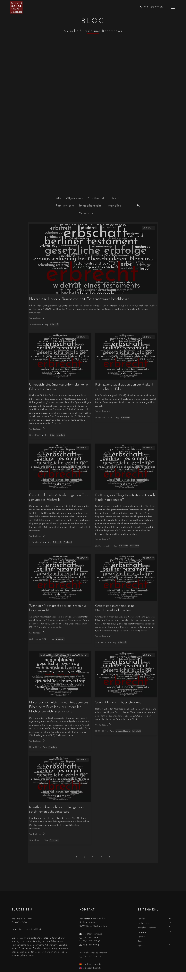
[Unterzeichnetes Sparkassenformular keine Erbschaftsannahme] (60, 356)
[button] (138, 205)
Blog (139, 941)
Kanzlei (141, 919)
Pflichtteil (68, 542)
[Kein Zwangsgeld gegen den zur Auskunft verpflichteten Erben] (126, 356)
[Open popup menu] (173, 7)
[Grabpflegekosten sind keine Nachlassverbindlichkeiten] (126, 577)
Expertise (141, 932)
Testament (134, 546)
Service (140, 946)
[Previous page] (76, 857)
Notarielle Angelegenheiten (70, 655)
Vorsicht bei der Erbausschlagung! (118, 702)
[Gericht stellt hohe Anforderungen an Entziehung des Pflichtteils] (60, 467)
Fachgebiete (143, 923)
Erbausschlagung (123, 731)
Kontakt (141, 937)
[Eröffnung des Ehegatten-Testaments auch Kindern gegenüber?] (126, 467)
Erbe (52, 435)
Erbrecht (148, 228)
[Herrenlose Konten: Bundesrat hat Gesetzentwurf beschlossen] (93, 259)
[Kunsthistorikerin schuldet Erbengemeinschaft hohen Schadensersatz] (60, 779)
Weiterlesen (35, 318)
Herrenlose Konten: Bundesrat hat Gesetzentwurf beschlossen (79, 299)
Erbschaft (54, 324)
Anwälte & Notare (146, 928)
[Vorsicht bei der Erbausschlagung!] (126, 674)
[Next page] (110, 857)
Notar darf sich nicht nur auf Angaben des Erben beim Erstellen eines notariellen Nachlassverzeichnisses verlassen (58, 707)
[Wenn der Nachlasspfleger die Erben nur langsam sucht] (60, 577)
